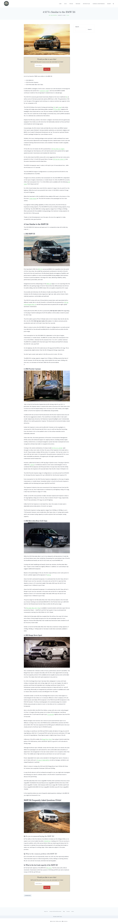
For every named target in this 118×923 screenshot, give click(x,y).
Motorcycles (86, 3)
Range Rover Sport (47, 739)
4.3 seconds (50, 714)
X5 (66, 97)
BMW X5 (40, 269)
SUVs (68, 15)
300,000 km (47, 841)
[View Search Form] (113, 4)
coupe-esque (33, 198)
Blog (64, 911)
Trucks (71, 3)
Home (72, 911)
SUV (54, 107)
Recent (109, 3)
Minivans (78, 3)
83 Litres (49, 868)
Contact (68, 911)
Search (77, 26)
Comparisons (28, 895)
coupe (47, 90)
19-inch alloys (56, 109)
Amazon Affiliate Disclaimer (55, 911)
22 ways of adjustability (43, 760)
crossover (42, 90)
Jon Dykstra (53, 15)
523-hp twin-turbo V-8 (59, 159)
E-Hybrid (31, 464)
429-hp (49, 575)
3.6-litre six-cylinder (57, 448)
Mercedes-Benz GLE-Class (33, 608)
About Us (46, 911)
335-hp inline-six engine (58, 149)
